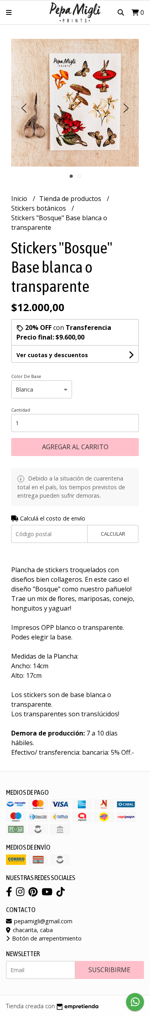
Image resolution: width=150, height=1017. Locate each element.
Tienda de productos (71, 198)
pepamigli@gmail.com (42, 921)
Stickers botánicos (39, 208)
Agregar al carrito (75, 446)
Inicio (20, 198)
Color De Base (26, 376)
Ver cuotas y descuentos (52, 355)
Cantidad (20, 410)
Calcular (113, 533)
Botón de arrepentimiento (46, 938)
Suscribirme (109, 969)
